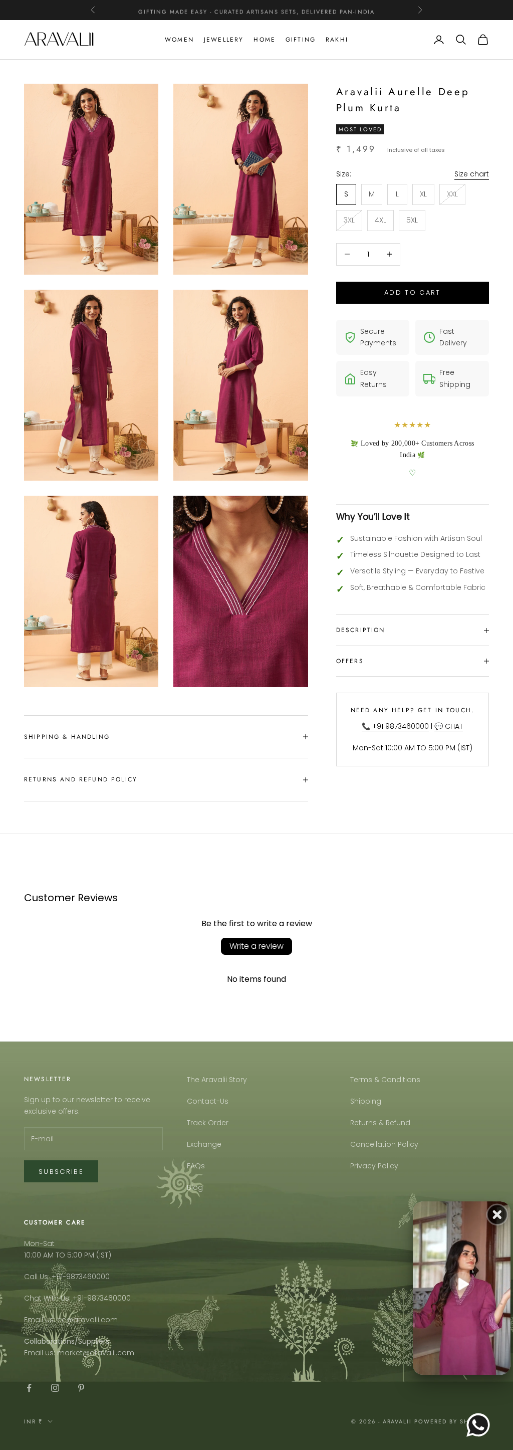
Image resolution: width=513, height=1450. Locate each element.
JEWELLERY (223, 39)
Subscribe (61, 1171)
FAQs (196, 1166)
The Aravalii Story (217, 1080)
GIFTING (301, 39)
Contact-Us (207, 1101)
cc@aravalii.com (87, 1320)
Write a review (256, 946)
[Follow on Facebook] (29, 1388)
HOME (264, 39)
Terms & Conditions (385, 1080)
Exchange (204, 1144)
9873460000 (88, 1277)
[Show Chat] (480, 1425)
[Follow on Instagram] (55, 1388)
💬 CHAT (448, 726)
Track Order (207, 1123)
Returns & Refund (380, 1123)
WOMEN (179, 39)
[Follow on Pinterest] (81, 1388)
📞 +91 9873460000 (395, 726)
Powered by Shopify (451, 1421)
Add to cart (412, 292)
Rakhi (337, 39)
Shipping (365, 1101)
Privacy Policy (374, 1166)
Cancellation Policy (384, 1144)
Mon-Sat (39, 1243)
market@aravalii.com (95, 1353)
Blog (195, 1187)
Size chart (471, 174)
